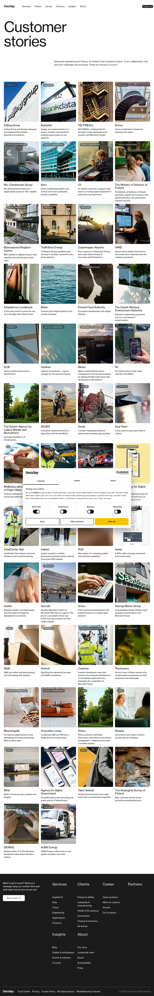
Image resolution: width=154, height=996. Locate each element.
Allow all (111, 521)
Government (83, 916)
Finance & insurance (87, 921)
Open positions (110, 897)
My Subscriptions (65, 991)
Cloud (55, 907)
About (83, 6)
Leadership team (85, 952)
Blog (54, 947)
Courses (56, 962)
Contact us (147, 6)
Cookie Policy (48, 991)
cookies (35, 493)
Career (48, 6)
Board (80, 957)
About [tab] (113, 481)
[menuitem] (26, 6)
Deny (42, 521)
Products (56, 923)
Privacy (35, 991)
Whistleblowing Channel (88, 991)
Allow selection (77, 521)
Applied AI (57, 897)
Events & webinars (61, 957)
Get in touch (12, 898)
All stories (82, 926)
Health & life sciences (88, 910)
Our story (82, 947)
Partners (60, 6)
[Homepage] (9, 6)
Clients (37, 6)
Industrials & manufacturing (84, 904)
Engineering (58, 912)
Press (80, 968)
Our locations (109, 912)
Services (26, 6)
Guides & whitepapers (63, 952)
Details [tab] (77, 481)
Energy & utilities (85, 897)
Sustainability (84, 962)
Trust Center (24, 991)
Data (54, 902)
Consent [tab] (41, 481)
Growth (106, 907)
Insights (72, 6)
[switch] (63, 512)
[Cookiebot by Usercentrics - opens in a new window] (117, 473)
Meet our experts (111, 902)
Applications (58, 917)
